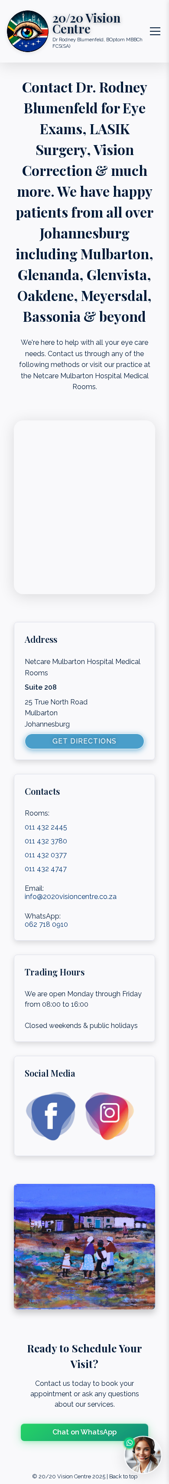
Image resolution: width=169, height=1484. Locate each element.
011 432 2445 (46, 827)
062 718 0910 (46, 924)
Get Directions (84, 741)
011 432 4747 (46, 869)
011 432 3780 (46, 841)
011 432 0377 (46, 855)
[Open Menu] (155, 31)
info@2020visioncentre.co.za (71, 896)
